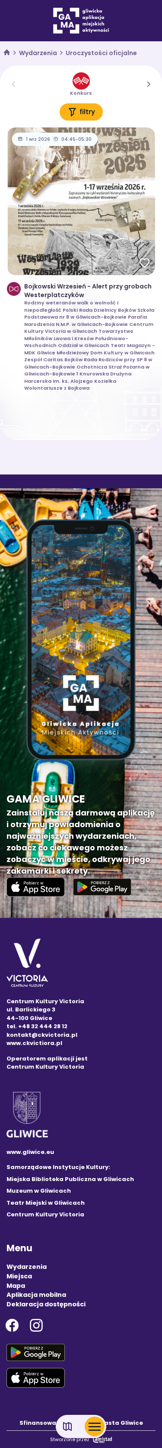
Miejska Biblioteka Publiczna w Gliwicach (70, 1179)
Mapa (15, 1285)
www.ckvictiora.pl (34, 1043)
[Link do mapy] (67, 1426)
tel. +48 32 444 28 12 (36, 1026)
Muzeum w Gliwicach (38, 1191)
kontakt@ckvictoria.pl (41, 1035)
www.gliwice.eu (30, 1152)
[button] (148, 84)
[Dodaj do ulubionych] (145, 264)
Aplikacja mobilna (36, 1294)
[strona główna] (6, 53)
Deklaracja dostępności (46, 1304)
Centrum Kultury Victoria (45, 1214)
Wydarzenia (38, 53)
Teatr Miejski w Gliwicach (45, 1203)
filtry (87, 111)
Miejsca (19, 1276)
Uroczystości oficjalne (101, 53)
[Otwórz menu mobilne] (95, 1426)
